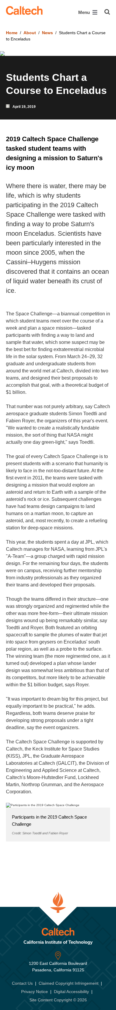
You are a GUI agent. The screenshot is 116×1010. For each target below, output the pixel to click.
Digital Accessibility (71, 991)
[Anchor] (40, 167)
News (47, 32)
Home (12, 32)
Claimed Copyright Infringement (68, 983)
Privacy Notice (34, 991)
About (29, 32)
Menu (84, 12)
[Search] (107, 12)
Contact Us (22, 983)
